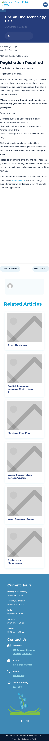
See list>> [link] (17, 687)
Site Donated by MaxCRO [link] (29, 739)
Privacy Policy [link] (16, 739)
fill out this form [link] (18, 180)
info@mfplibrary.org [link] (22, 665)
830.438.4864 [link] (19, 676)
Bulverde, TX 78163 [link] (22, 654)
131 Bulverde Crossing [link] (24, 650)
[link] (19, 4)
